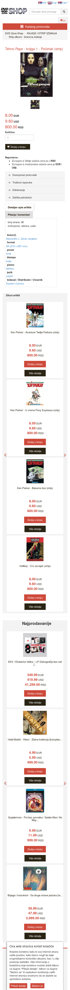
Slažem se (37, 985)
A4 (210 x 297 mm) (17, 246)
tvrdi (8, 253)
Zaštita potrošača (22, 197)
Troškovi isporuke (22, 182)
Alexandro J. (13, 238)
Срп (64, 2)
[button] (3, 453)
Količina (10, 132)
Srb (44, 2)
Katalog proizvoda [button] (37, 26)
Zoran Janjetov (29, 238)
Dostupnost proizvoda (24, 175)
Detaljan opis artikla (19, 207)
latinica (10, 268)
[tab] (35, 175)
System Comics (15, 283)
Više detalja (35, 373)
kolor (9, 261)
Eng (54, 2)
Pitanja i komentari (19, 214)
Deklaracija (18, 190)
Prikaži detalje (18, 985)
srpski (9, 276)
